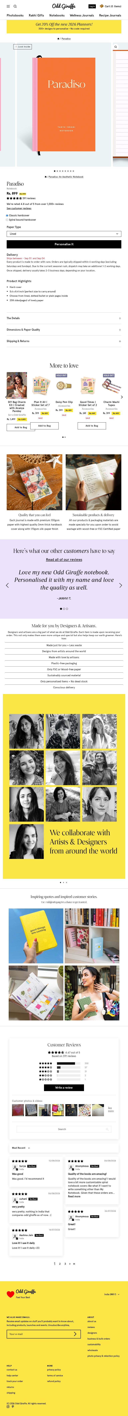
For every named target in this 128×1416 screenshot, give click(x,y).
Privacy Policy (54, 1369)
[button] (14, 198)
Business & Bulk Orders (99, 1338)
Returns (10, 1387)
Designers (92, 1333)
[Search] (16, 6)
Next (121, 397)
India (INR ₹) (110, 1294)
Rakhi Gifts (36, 15)
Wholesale (93, 1350)
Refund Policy (53, 1381)
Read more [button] (74, 1196)
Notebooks (56, 15)
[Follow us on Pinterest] (13, 1406)
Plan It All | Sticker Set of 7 (41, 404)
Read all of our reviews (64, 559)
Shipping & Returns (18, 341)
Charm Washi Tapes (111, 404)
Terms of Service (55, 1375)
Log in (92, 6)
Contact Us (12, 1369)
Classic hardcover (19, 215)
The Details (13, 318)
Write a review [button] (64, 1087)
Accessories (40, 409)
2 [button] (60, 1263)
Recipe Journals (110, 15)
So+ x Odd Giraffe (17, 415)
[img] (19, 1161)
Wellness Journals (82, 15)
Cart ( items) (113, 6)
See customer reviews (19, 208)
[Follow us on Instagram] (8, 1406)
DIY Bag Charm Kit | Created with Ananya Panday (17, 407)
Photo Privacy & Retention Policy (104, 1356)
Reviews (91, 1327)
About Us (92, 1321)
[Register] (75, 1334)
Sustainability (94, 1344)
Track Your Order (15, 1381)
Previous (6, 397)
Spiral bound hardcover (22, 219)
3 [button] (65, 1263)
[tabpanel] (17, 401)
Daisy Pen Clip (64, 402)
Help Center (12, 1375)
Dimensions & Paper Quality (23, 329)
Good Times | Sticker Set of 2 (88, 404)
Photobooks (15, 15)
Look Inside (24, 47)
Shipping (11, 1393)
